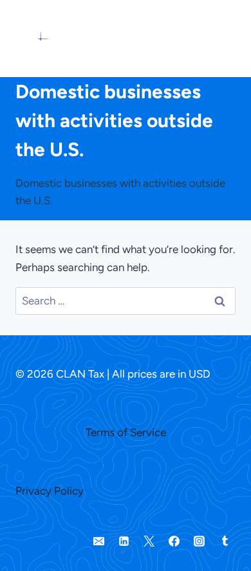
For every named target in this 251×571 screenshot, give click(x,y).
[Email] (99, 541)
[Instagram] (199, 541)
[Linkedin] (124, 541)
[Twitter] (149, 541)
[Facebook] (174, 541)
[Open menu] (208, 38)
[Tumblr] (225, 541)
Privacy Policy (49, 490)
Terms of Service (126, 432)
